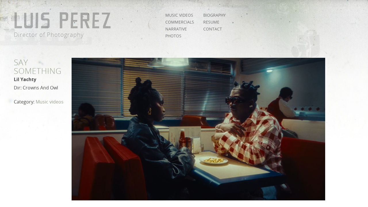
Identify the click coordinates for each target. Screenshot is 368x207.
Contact (212, 29)
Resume (211, 22)
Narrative (176, 29)
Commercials (179, 22)
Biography (214, 15)
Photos (173, 36)
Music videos (179, 15)
